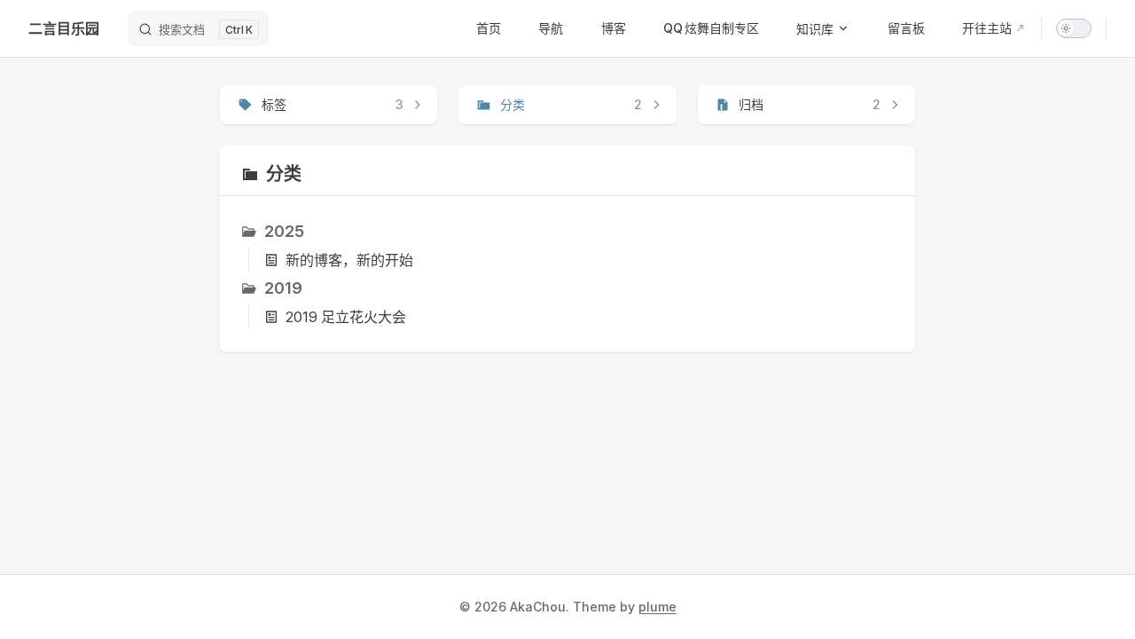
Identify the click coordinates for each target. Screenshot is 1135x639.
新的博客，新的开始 (349, 260)
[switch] (1074, 28)
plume (657, 606)
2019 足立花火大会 (346, 317)
